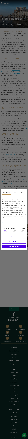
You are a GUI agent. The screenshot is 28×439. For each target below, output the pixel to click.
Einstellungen (14, 228)
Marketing (22, 228)
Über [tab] (22, 192)
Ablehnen (14, 237)
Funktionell (6, 228)
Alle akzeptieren (14, 246)
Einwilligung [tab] (6, 192)
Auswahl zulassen (14, 242)
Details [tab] (14, 192)
